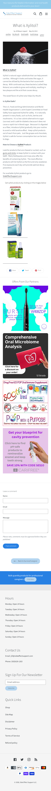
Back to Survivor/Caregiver (27, 561)
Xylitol (20, 144)
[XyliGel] (15, 236)
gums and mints (9, 153)
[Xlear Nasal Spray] (15, 210)
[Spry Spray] (15, 262)
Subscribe (11, 688)
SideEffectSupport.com (12, 176)
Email (5, 507)
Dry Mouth (15, 34)
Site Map (9, 714)
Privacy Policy (11, 728)
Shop (7, 707)
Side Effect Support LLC (28, 782)
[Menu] (46, 14)
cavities (8, 34)
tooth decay (34, 34)
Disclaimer (10, 721)
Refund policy (11, 742)
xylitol (42, 35)
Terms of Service (12, 735)
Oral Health (25, 34)
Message (6, 517)
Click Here (30, 579)
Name (5, 496)
